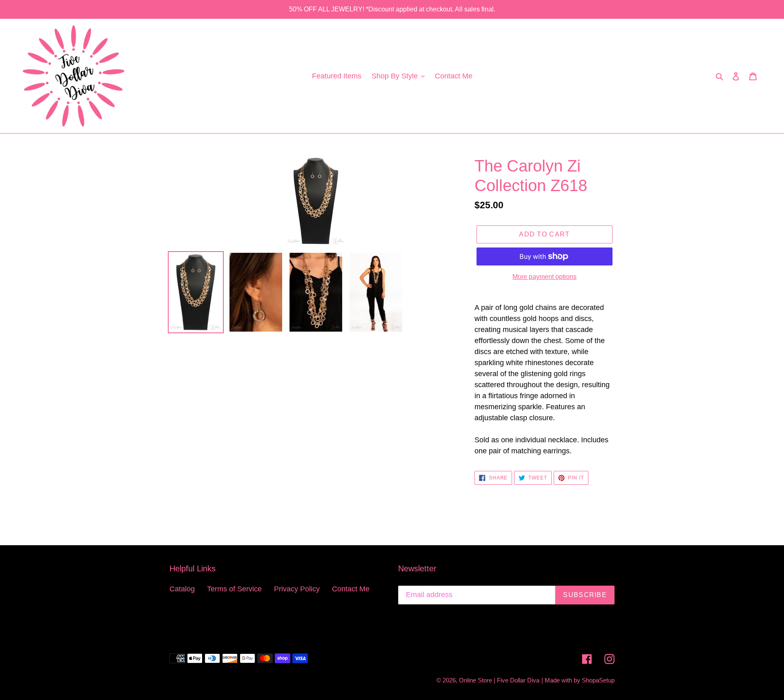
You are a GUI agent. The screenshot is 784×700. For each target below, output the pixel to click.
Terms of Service (234, 589)
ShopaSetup (598, 680)
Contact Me (351, 589)
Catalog (182, 589)
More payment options (544, 276)
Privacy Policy (297, 589)
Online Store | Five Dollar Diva (499, 680)
